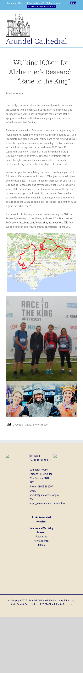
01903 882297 (45, 486)
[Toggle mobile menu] (75, 17)
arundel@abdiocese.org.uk (44, 495)
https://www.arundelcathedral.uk (47, 503)
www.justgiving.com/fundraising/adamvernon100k (40, 222)
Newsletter (40, 540)
